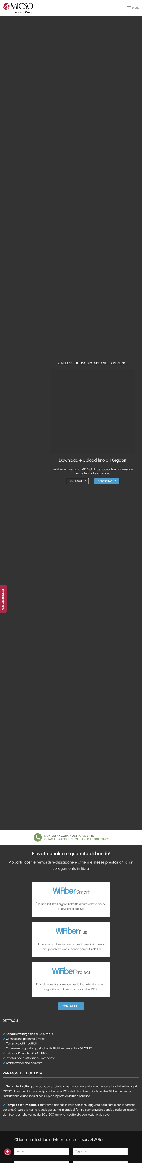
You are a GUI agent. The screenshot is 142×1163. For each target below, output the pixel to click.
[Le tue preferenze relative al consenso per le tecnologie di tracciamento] (3, 599)
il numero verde (76, 839)
